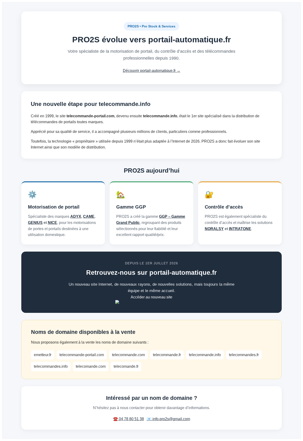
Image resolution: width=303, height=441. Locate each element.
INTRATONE (240, 229)
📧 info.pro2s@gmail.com (168, 419)
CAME (88, 216)
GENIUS (35, 223)
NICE (52, 223)
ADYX (75, 216)
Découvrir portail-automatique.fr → (151, 71)
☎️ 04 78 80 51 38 (128, 419)
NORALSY (214, 229)
